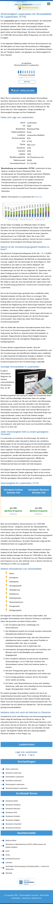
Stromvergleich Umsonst (29, 895)
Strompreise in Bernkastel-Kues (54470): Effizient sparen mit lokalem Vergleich (26, 845)
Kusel (7, 851)
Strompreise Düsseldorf (13, 824)
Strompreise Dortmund (13, 828)
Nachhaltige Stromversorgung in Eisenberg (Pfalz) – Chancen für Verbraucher (27, 868)
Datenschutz (36, 898)
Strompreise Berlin (12, 801)
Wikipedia (38, 197)
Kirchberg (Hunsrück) (13, 859)
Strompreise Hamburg (13, 805)
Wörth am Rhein (11, 840)
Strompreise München (13, 809)
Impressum (26, 898)
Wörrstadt (9, 873)
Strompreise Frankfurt (13, 816)
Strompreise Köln (11, 812)
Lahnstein (9, 862)
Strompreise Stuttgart (13, 820)
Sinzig (8, 855)
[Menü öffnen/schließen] (49, 4)
